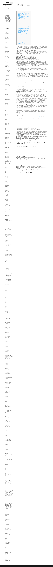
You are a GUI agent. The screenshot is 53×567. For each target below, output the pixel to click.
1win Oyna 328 (7, 123)
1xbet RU (6, 153)
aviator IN (6, 186)
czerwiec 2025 (7, 38)
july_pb (6, 302)
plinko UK (6, 448)
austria (6, 180)
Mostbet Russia (7, 378)
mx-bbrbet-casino (7, 392)
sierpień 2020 (7, 95)
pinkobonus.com (7, 431)
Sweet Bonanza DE (7, 520)
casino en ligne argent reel (9, 244)
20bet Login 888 (7, 163)
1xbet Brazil (7, 137)
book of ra (6, 225)
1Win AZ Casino (7, 113)
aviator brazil (7, 182)
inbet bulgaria (7, 290)
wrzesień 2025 (7, 34)
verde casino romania (8, 532)
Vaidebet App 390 (7, 528)
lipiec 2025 (6, 37)
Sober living (7, 514)
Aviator (6, 181)
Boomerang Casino (8, 229)
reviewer (6, 465)
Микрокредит (7, 543)
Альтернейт (6, 539)
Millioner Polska (7, 336)
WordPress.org (7, 561)
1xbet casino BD (7, 139)
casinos (6, 260)
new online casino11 (8, 400)
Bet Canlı (19, 19)
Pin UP (6, 420)
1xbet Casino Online (8, 142)
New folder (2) (7, 397)
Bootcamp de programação (9, 230)
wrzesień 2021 (7, 86)
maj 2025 (6, 39)
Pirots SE (6, 436)
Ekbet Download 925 (8, 275)
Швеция (6, 554)
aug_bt (6, 171)
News (6, 401)
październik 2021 (7, 85)
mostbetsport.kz (7, 387)
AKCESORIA (25, 3)
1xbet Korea (7, 147)
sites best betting (37, 116)
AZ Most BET (7, 191)
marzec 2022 (7, 79)
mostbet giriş (7, 363)
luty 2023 (6, 65)
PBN (5, 416)
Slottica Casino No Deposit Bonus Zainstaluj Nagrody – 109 (9, 498)
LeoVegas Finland (7, 319)
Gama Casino (7, 281)
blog (6, 224)
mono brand (7, 340)
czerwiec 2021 (7, 90)
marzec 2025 (7, 42)
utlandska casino (7, 525)
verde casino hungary (8, 529)
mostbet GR (7, 364)
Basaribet (6, 200)
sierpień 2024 (7, 51)
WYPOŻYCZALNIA (30, 3)
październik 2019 (7, 99)
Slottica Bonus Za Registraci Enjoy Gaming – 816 (8, 487)
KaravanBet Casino (8, 307)
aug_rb (6, 175)
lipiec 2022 (6, 74)
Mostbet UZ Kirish (7, 383)
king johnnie (7, 310)
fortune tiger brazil (8, 280)
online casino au (7, 405)
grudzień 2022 (7, 67)
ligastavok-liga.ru (7, 326)
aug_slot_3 (6, 177)
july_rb (6, 303)
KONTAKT (46, 3)
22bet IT (6, 167)
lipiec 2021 (6, 89)
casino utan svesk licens (8, 255)
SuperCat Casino (7, 516)
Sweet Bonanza (7, 519)
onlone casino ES (7, 407)
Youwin (6, 538)
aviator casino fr (7, 185)
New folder (6, 396)
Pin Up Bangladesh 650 (8, 422)
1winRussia (6, 127)
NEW (6, 395)
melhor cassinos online (8, 333)
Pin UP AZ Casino (7, 421)
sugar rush (6, 515)
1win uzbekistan (7, 125)
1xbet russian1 (7, 157)
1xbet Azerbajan (7, 133)
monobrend (7, 345)
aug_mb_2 (6, 173)
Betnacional (7, 215)
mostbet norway (7, 373)
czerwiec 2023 (7, 60)
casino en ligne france (8, 246)
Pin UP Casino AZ (7, 426)
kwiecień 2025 (7, 41)
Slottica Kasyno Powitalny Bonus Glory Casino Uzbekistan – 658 (8, 507)
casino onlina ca (7, 249)
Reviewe (6, 464)
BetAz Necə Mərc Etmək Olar (22, 18)
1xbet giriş (6, 143)
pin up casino (7, 425)
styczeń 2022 (7, 81)
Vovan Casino (7, 533)
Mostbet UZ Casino (8, 382)
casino (6, 241)
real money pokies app (8, 459)
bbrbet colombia (7, 201)
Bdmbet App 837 (7, 205)
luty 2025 (6, 43)
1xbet (6, 128)
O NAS (42, 3)
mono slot (6, 341)
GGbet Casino (7, 284)
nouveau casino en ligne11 (9, 402)
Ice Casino (6, 289)
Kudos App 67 (7, 313)
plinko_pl (6, 449)
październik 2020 (7, 93)
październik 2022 (7, 70)
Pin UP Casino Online (8, 427)
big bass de (6, 219)
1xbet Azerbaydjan (7, 134)
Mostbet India (7, 368)
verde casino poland (8, 530)
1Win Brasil (6, 114)
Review (6, 463)
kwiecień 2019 (7, 100)
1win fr (6, 119)
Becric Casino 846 (7, 209)
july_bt (6, 297)
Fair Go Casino (7, 276)
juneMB (6, 306)
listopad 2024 (7, 47)
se (5, 468)
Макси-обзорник (7, 542)
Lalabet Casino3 (7, 318)
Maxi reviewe (7, 332)
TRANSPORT (36, 3)
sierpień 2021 (7, 88)
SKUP (40, 3)
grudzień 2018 (7, 103)
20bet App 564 (7, 160)
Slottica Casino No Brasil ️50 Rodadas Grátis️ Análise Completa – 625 (9, 491)
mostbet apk (7, 350)
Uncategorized (7, 524)
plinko (6, 441)
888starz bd (7, 168)
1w (5, 111)
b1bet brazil (7, 196)
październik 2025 (7, 33)
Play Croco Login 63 (8, 439)
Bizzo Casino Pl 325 (8, 223)
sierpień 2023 (7, 57)
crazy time (6, 270)
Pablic (6, 412)
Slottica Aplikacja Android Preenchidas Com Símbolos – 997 (9, 483)
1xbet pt (6, 152)
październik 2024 (7, 48)
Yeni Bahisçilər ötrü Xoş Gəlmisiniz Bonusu (24, 36)
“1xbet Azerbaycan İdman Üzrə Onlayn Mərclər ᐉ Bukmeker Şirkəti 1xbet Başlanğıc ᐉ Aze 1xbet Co (24, 34)
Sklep (49, 3)
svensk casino (7, 518)
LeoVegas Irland (7, 322)
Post (5, 450)
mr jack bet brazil (7, 391)
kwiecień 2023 (7, 62)
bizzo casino (7, 221)
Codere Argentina (7, 261)
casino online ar (7, 250)
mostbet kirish (7, 372)
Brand (6, 236)
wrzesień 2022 (7, 71)
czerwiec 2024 (7, 53)
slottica (6, 473)
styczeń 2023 (7, 66)
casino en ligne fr (7, 245)
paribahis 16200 (7, 415)
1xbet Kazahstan (7, 146)
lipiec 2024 (6, 52)
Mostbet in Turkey (7, 367)
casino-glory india (7, 259)
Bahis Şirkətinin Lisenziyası (21, 20)
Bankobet (6, 199)
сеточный (6, 548)
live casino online (7, 327)
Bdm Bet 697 (7, 204)
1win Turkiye (7, 124)
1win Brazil (6, 115)
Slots (6, 470)
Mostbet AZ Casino (7, 352)
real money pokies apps (8, 460)
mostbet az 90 (7, 351)
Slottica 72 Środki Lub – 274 (9, 479)
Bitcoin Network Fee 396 (8, 220)
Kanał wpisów (7, 559)
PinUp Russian (7, 434)
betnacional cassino (8, 216)
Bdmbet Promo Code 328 (8, 208)
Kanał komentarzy (7, 560)
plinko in (6, 443)
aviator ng (6, 190)
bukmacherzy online (8, 237)
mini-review (7, 337)
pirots (6, 435)
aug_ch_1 (6, 172)
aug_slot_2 (6, 176)
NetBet (6, 393)
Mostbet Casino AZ (7, 359)
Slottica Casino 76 (7, 489)
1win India (6, 120)
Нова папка (6, 544)
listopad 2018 (7, 104)
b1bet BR (6, 195)
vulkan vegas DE (7, 534)
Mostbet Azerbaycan (8, 355)
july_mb (6, 301)
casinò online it (7, 251)
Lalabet (6, 317)
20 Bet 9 (6, 158)
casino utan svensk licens (8, 254)
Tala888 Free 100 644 (8, 523)
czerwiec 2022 (7, 75)
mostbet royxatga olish (8, 377)
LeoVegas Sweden (7, 323)
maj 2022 (6, 76)
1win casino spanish (8, 118)
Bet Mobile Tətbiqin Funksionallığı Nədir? (23, 13)
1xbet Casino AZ (7, 138)
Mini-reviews (7, 338)
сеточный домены (7, 551)
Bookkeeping (7, 228)
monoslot (6, 347)
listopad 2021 (7, 84)
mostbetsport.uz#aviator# (9, 388)
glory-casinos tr (7, 285)
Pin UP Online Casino (8, 429)
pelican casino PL (7, 417)
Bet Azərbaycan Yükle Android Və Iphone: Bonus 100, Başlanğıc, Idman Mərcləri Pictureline (23, 31)
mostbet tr (6, 379)
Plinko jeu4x (7, 445)
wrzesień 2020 (7, 94)
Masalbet (6, 331)
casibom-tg (6, 240)
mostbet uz (6, 381)
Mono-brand (7, 342)
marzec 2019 (7, 102)
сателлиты (6, 547)
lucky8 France (7, 328)
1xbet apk (6, 129)
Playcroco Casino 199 (8, 440)
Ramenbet (6, 456)
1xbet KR (6, 148)
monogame (6, 346)
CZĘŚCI (21, 3)
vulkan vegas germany (8, 537)
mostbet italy (7, 369)
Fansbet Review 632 (8, 279)
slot (5, 469)
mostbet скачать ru (8, 386)
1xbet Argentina (7, 132)
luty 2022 (6, 80)
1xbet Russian (7, 156)
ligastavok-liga (7, 324)
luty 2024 (6, 56)
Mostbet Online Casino (8, 374)
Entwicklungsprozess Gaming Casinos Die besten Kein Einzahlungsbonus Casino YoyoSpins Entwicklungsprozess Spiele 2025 (8, 11)
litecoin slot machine (31, 82)
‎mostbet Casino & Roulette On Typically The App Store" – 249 (9, 357)
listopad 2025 (7, 32)
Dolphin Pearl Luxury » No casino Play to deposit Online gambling (9, 20)
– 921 (6, 109)
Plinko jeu (6, 444)
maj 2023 (6, 61)
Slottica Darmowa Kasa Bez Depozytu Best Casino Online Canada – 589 (9, 504)
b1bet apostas (7, 194)
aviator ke (6, 187)
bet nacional (7, 214)
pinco (6, 430)
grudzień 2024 (7, 46)
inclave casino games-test (8, 291)
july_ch (6, 298)
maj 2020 (6, 98)
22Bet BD (6, 166)
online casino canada (8, 406)
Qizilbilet (6, 453)
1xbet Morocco (7, 151)
